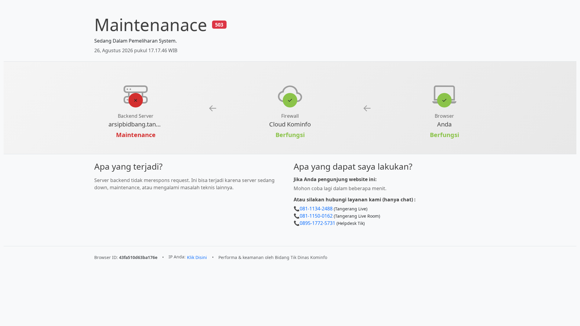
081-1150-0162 (316, 216)
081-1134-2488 (316, 208)
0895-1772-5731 (317, 223)
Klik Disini (197, 257)
